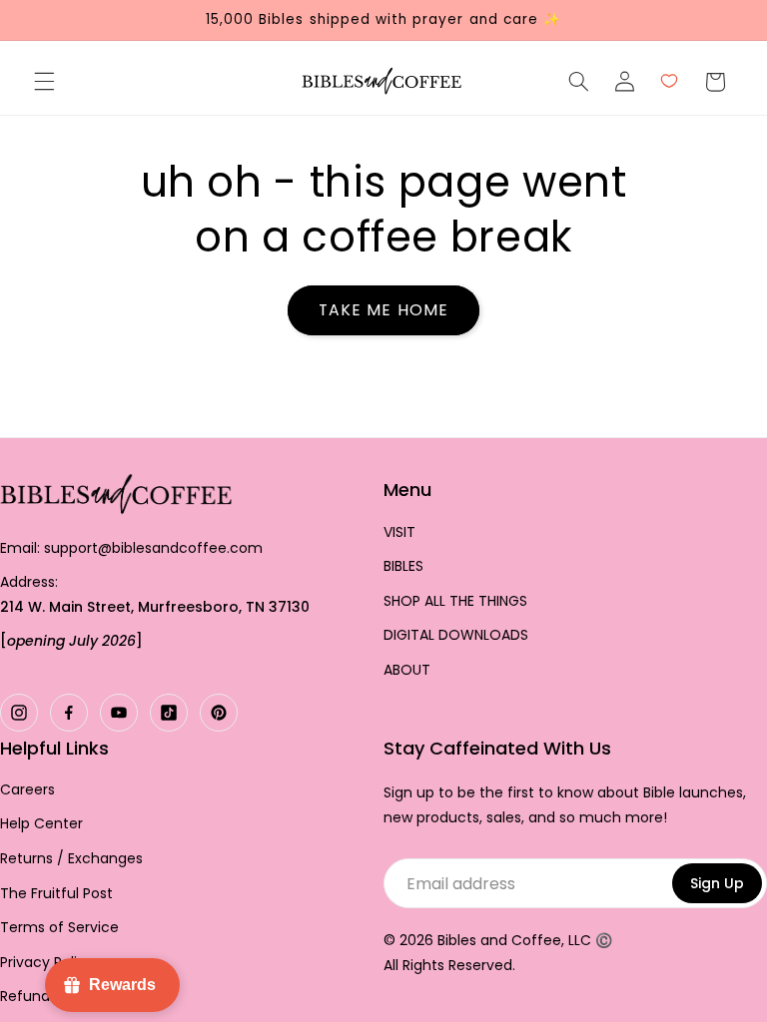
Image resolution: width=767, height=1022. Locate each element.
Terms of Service (59, 927)
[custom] (19, 713)
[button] (44, 82)
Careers (27, 789)
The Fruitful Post (56, 893)
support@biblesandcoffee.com (153, 548)
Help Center (41, 823)
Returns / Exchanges (71, 858)
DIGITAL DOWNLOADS (456, 635)
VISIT (399, 532)
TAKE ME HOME (383, 309)
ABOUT (407, 670)
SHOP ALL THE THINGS (455, 601)
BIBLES (403, 566)
